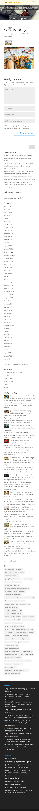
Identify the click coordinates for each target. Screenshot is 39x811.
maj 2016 (7, 359)
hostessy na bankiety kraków (13, 620)
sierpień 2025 (8, 218)
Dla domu (7, 375)
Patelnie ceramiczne (12, 778)
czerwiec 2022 (8, 267)
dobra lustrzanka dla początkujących (15, 591)
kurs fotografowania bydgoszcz (25, 629)
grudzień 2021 (9, 286)
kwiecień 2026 (8, 212)
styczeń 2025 (8, 224)
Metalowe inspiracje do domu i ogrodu (18, 762)
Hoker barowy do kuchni (13, 784)
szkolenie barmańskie (11, 661)
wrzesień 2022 (9, 258)
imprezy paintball (9, 629)
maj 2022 (7, 270)
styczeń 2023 (8, 246)
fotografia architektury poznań (13, 610)
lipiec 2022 (7, 264)
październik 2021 (9, 292)
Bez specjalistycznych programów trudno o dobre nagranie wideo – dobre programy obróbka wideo (18, 477)
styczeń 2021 (8, 316)
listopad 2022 (8, 252)
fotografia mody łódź (28, 617)
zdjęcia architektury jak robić (13, 673)
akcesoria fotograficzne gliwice (13, 569)
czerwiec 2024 (8, 231)
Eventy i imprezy (9, 379)
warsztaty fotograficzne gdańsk (13, 664)
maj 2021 (7, 307)
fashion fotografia (25, 604)
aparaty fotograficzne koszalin (13, 579)
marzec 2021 (8, 313)
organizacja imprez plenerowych (25, 632)
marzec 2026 (8, 215)
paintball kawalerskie (10, 642)
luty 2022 (7, 279)
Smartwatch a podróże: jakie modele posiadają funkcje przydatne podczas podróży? (17, 696)
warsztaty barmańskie (25, 661)
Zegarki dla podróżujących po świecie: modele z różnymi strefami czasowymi (19, 428)
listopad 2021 (8, 289)
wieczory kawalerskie (10, 667)
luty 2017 (7, 350)
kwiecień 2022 (8, 273)
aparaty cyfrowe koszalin (11, 576)
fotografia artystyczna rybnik (13, 617)
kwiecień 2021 (8, 310)
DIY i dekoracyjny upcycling (13, 372)
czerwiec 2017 (8, 338)
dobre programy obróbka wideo (13, 598)
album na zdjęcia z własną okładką (14, 572)
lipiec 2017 (7, 334)
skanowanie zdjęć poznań (26, 654)
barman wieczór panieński (12, 585)
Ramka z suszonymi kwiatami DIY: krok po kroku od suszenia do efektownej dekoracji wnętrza (18, 158)
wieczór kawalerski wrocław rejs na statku (16, 670)
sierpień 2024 (8, 227)
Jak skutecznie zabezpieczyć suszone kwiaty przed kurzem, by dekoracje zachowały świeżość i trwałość (18, 166)
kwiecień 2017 (8, 344)
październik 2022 (9, 255)
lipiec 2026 (7, 206)
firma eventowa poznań (11, 607)
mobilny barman (9, 632)
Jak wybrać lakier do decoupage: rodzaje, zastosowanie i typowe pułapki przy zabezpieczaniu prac (18, 413)
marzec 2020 (8, 322)
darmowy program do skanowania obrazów (17, 588)
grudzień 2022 (9, 249)
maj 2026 (7, 209)
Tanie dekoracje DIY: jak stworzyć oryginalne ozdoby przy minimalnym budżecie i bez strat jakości (19, 443)
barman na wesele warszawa (13, 582)
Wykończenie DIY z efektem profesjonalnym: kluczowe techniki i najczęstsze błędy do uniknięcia (19, 509)
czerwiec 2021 (8, 304)
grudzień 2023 (9, 234)
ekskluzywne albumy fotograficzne (14, 601)
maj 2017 (7, 341)
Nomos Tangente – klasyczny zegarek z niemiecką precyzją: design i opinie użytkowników (18, 723)
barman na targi (28, 579)
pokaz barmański (23, 642)
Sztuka (6, 385)
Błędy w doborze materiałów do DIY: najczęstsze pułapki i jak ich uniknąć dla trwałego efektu (19, 494)
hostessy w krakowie (28, 620)
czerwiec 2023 (8, 237)
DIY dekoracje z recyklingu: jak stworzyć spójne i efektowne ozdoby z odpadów (19, 526)
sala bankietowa (27, 651)
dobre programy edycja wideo (13, 594)
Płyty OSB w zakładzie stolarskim (16, 787)
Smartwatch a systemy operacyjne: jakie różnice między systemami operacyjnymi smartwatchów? (18, 704)
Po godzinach (8, 382)
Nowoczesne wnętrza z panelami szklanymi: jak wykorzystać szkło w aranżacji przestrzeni (20, 772)
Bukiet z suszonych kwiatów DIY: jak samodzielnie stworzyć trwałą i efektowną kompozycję (18, 184)
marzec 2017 (8, 347)
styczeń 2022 (8, 282)
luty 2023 (7, 243)
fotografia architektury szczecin (13, 613)
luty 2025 (7, 221)
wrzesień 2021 (9, 295)
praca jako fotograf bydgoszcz (13, 651)
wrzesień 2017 (9, 328)
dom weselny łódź (29, 598)
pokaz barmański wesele (11, 645)
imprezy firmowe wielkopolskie (13, 623)
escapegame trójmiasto (11, 604)
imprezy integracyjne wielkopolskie (14, 626)
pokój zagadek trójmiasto (12, 648)
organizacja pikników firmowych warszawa (16, 635)
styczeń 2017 (8, 353)
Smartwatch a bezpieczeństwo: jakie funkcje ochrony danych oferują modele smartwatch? (20, 747)
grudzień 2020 (9, 319)
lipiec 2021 (7, 301)
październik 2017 (9, 325)
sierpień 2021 (8, 298)
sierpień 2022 (8, 261)
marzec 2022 (8, 276)
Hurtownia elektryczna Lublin (15, 781)
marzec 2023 (8, 240)
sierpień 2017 (8, 331)
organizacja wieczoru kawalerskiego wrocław (17, 639)
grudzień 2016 (9, 356)
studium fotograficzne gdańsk (13, 658)
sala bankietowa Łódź (11, 654)
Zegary (6, 388)
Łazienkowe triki (10, 759)
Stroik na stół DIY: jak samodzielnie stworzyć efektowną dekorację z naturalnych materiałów (19, 544)
